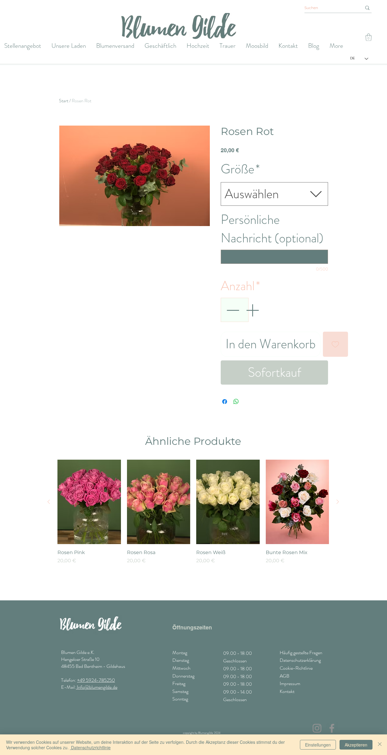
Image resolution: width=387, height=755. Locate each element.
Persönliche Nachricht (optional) (272, 229)
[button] (369, 37)
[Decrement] (232, 310)
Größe (240, 169)
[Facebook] (332, 728)
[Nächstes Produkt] (337, 501)
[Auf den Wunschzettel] (335, 344)
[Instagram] (317, 728)
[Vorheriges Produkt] (48, 501)
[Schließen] (379, 744)
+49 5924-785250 (96, 680)
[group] (193, 527)
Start (63, 100)
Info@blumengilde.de (96, 687)
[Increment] (252, 310)
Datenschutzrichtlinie (90, 747)
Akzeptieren (356, 745)
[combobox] (274, 194)
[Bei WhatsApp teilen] (236, 401)
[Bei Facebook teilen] (224, 401)
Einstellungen (318, 745)
